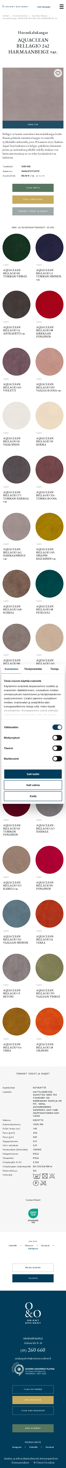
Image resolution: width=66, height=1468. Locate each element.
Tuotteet (6, 16)
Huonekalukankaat (20, 16)
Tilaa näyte (33, 187)
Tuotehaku (43, 7)
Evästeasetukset (20, 1462)
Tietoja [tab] (54, 668)
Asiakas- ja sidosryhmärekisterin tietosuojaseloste (31, 1458)
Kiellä (33, 796)
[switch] (57, 737)
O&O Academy (33, 1428)
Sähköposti (33, 1248)
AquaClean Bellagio (40, 16)
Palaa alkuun (33, 1267)
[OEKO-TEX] (33, 97)
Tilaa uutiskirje (33, 1389)
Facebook (45, 1245)
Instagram (16, 1447)
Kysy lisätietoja (33, 199)
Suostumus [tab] (11, 668)
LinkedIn (13, 1245)
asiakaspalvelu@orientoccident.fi (33, 1358)
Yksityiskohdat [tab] (33, 668)
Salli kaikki (33, 773)
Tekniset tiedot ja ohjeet (33, 211)
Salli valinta (33, 785)
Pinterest (29, 1245)
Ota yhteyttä (33, 1400)
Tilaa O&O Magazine (33, 1410)
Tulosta (33, 1278)
